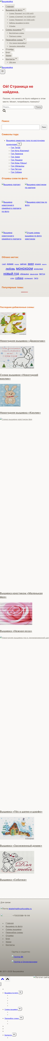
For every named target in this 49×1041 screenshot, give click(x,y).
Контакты (10, 945)
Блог (8, 52)
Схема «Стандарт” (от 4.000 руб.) (22, 16)
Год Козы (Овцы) (19, 163)
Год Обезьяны (17, 166)
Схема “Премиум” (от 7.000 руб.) (22, 20)
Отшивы (10, 49)
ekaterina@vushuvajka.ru (20, 909)
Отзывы (12, 26)
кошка (38, 264)
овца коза (34, 274)
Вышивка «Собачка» (13, 879)
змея (31, 263)
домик (10, 264)
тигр (36, 278)
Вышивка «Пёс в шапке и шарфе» (21, 811)
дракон (17, 264)
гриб (4, 264)
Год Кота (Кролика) (20, 150)
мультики (38, 269)
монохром (24, 268)
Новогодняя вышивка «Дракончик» (22, 340)
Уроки (8, 55)
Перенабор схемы (14, 932)
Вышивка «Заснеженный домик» (21, 845)
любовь (10, 268)
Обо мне (12, 62)
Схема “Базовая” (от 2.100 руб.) (21, 13)
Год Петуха (16, 169)
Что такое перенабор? (18, 43)
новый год (11, 273)
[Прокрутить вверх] (2, 979)
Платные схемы (15, 36)
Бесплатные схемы (16, 33)
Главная (10, 6)
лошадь (44, 264)
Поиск (44, 127)
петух (42, 274)
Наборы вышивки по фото (19, 23)
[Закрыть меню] (0, 984)
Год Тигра (15, 147)
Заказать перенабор (17, 46)
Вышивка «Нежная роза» (16, 631)
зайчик (23, 264)
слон (12, 278)
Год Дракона (17, 154)
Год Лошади (16, 160)
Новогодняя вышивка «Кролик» (20, 412)
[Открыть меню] (2, 71)
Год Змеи (15, 157)
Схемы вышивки (13, 929)
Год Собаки (16, 172)
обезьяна (24, 274)
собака (19, 278)
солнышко (28, 278)
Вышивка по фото (14, 926)
